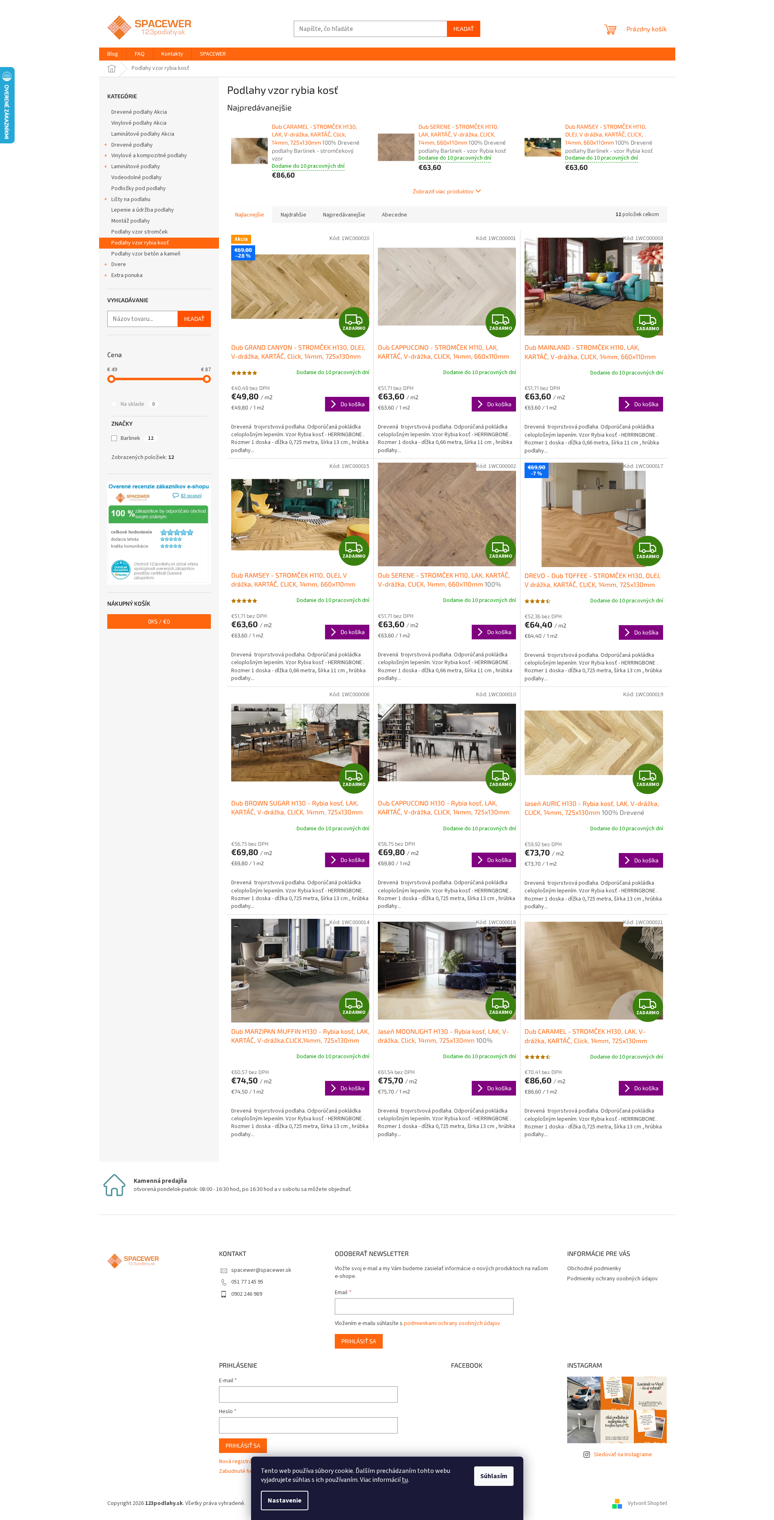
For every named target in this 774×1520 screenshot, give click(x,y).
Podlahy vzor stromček (139, 232)
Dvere (118, 264)
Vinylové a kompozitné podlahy (149, 156)
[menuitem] (112, 54)
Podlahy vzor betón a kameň (145, 254)
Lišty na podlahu (130, 199)
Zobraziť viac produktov (443, 191)
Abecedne (394, 215)
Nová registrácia (239, 1462)
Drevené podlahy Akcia (139, 112)
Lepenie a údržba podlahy (142, 210)
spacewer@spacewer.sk (261, 1270)
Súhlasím (493, 1476)
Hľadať (463, 28)
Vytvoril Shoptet (647, 1503)
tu (405, 1479)
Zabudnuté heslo (239, 1471)
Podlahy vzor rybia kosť (140, 243)
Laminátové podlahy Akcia (142, 134)
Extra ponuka (127, 275)
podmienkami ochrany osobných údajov (452, 1323)
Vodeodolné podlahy (136, 177)
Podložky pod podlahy (138, 188)
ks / (159, 621)
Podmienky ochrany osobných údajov (612, 1279)
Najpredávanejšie (344, 215)
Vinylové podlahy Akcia (139, 123)
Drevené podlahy (132, 145)
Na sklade (138, 404)
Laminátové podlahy (135, 166)
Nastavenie (284, 1500)
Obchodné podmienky (594, 1269)
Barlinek (137, 438)
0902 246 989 (246, 1294)
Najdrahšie (293, 215)
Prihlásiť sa (358, 1341)
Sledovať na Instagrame (623, 1455)
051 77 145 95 (247, 1282)
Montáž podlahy (130, 221)
